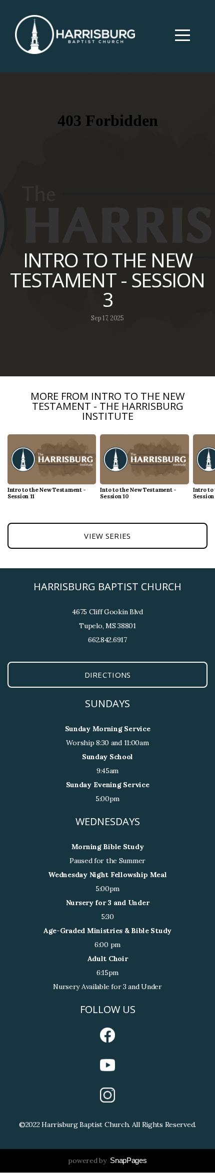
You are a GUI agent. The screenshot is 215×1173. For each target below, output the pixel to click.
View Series (107, 536)
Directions (107, 675)
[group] (52, 471)
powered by (107, 1160)
